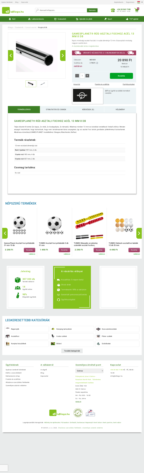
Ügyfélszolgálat (129, 84)
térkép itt (78, 401)
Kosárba (121, 76)
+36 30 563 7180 (116, 370)
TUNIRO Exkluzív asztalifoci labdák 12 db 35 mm (123, 244)
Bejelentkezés (118, 2)
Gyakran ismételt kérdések (16, 370)
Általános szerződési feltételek (17, 382)
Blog (16, 2)
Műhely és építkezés (52, 422)
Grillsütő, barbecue (77, 422)
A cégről (44, 370)
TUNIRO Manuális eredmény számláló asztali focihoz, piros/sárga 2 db (86, 244)
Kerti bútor (98, 422)
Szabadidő (19, 27)
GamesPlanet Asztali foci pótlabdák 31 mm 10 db (19, 244)
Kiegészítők (42, 27)
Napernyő (89, 422)
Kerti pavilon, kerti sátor (112, 422)
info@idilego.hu (116, 376)
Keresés (92, 10)
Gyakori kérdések (6, 2)
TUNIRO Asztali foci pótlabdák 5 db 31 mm (53, 244)
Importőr (77, 84)
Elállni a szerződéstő (13, 373)
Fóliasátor (65, 422)
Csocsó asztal (30, 27)
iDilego (10, 27)
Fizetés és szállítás (102, 84)
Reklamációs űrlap (13, 376)
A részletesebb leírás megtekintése (85, 46)
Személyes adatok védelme (16, 385)
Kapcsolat (24, 2)
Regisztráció (130, 2)
